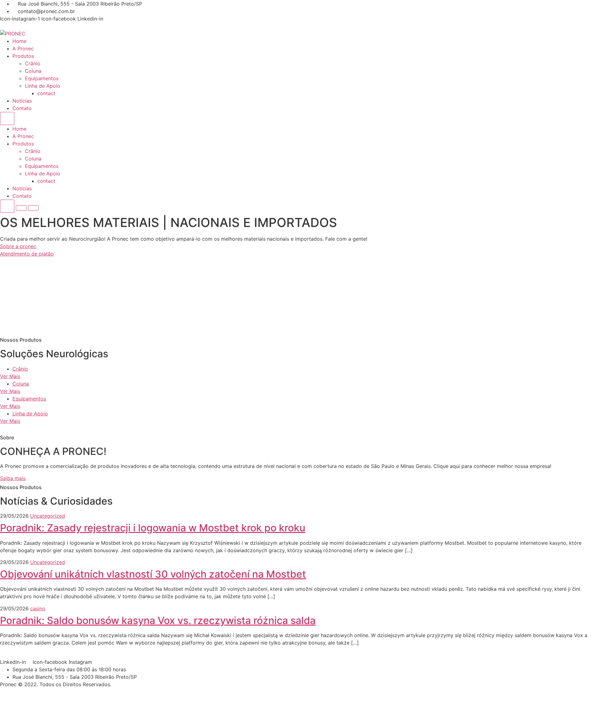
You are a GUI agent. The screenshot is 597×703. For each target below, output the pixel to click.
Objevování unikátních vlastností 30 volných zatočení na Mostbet (153, 574)
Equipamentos (41, 78)
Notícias (22, 101)
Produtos (23, 56)
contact (46, 93)
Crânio (32, 63)
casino (37, 608)
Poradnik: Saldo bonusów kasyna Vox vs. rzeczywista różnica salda (158, 620)
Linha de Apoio (42, 86)
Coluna (33, 71)
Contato (22, 108)
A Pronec (23, 48)
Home (19, 41)
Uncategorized (47, 516)
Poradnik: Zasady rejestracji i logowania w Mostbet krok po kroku (152, 528)
